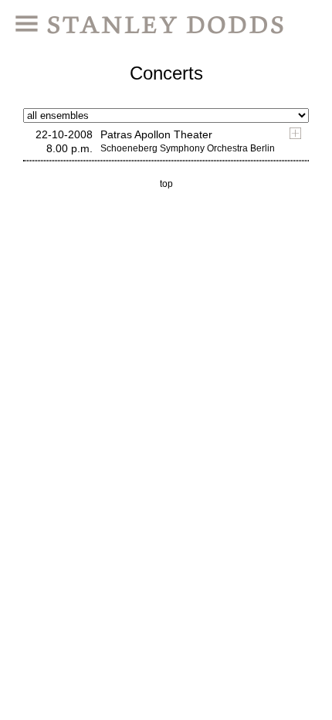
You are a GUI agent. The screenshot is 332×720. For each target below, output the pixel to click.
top (166, 183)
